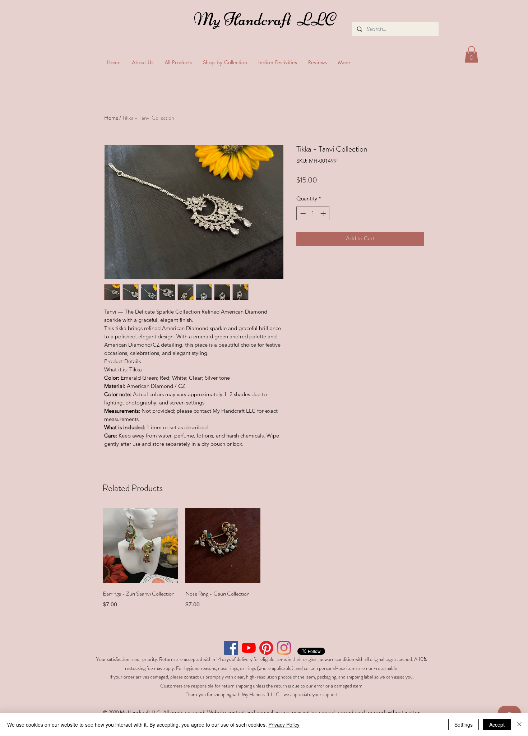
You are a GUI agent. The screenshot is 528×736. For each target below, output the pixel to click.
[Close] (519, 724)
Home (111, 118)
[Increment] (324, 213)
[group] (264, 559)
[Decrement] (302, 213)
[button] (471, 54)
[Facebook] (231, 648)
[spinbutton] (313, 213)
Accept (497, 724)
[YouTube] (249, 648)
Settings (463, 724)
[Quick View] (140, 545)
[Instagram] (284, 648)
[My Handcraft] (266, 21)
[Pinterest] (266, 648)
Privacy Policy (284, 724)
